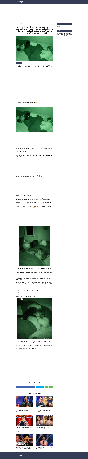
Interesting (52, 2)
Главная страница (19, 23)
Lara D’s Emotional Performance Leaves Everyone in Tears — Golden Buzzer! (44, 428)
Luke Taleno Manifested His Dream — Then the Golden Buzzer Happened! (43, 409)
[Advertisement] (44, 14)
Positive (40, 2)
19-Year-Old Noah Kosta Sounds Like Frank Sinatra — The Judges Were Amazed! (23, 428)
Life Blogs (19, 2)
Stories (48, 2)
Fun (44, 2)
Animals (36, 2)
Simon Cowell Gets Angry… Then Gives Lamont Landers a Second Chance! (24, 409)
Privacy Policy (58, 2)
